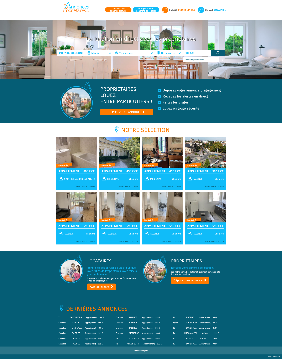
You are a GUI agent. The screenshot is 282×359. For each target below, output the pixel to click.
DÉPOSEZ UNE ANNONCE (125, 112)
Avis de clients (100, 287)
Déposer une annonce (188, 280)
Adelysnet (276, 357)
